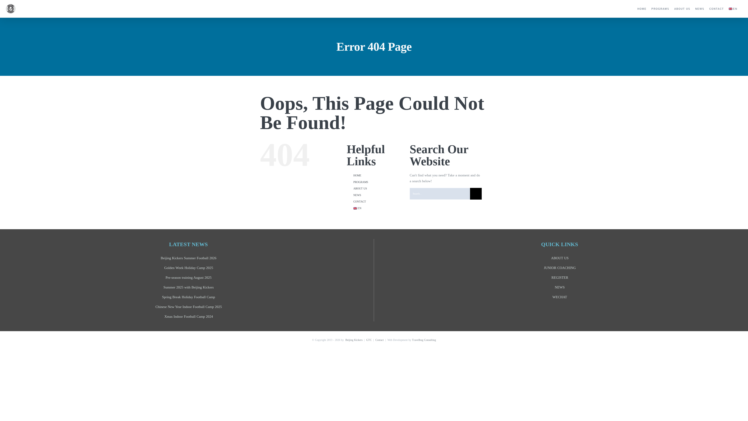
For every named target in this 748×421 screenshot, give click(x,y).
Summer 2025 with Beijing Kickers (188, 287)
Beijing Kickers (354, 340)
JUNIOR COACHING (560, 268)
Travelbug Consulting (424, 340)
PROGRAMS (360, 182)
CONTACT (359, 201)
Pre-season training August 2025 (189, 277)
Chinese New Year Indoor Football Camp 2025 (188, 307)
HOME (357, 175)
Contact (379, 340)
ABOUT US (360, 188)
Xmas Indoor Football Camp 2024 (188, 316)
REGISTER (559, 277)
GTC (369, 340)
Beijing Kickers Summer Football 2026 (188, 258)
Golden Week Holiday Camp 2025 (188, 268)
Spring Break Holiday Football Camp (188, 297)
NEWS (357, 195)
